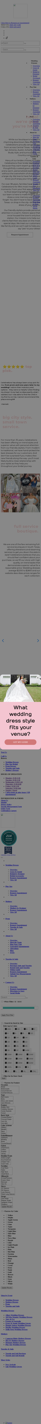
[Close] (38, 678)
